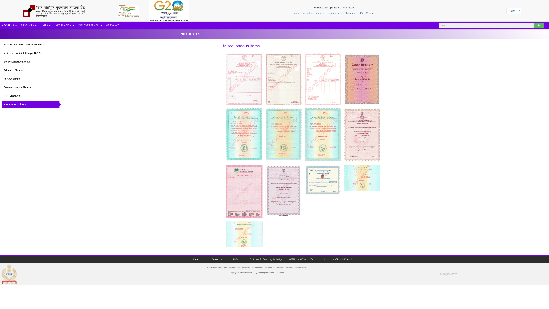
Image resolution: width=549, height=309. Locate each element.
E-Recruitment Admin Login (217, 268)
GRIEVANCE (112, 25)
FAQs (235, 259)
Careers (320, 13)
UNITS (44, 25)
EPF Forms (246, 268)
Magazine (350, 13)
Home (296, 13)
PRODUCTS (27, 25)
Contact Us (307, 13)
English (511, 11)
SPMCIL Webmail (366, 13)
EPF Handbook (257, 268)
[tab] (30, 44)
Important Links (334, 13)
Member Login (234, 268)
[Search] (539, 25)
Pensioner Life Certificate (274, 268)
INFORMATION (63, 25)
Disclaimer (289, 268)
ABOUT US (8, 25)
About (195, 259)
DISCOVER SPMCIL (88, 25)
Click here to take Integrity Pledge (266, 259)
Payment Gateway (301, 268)
